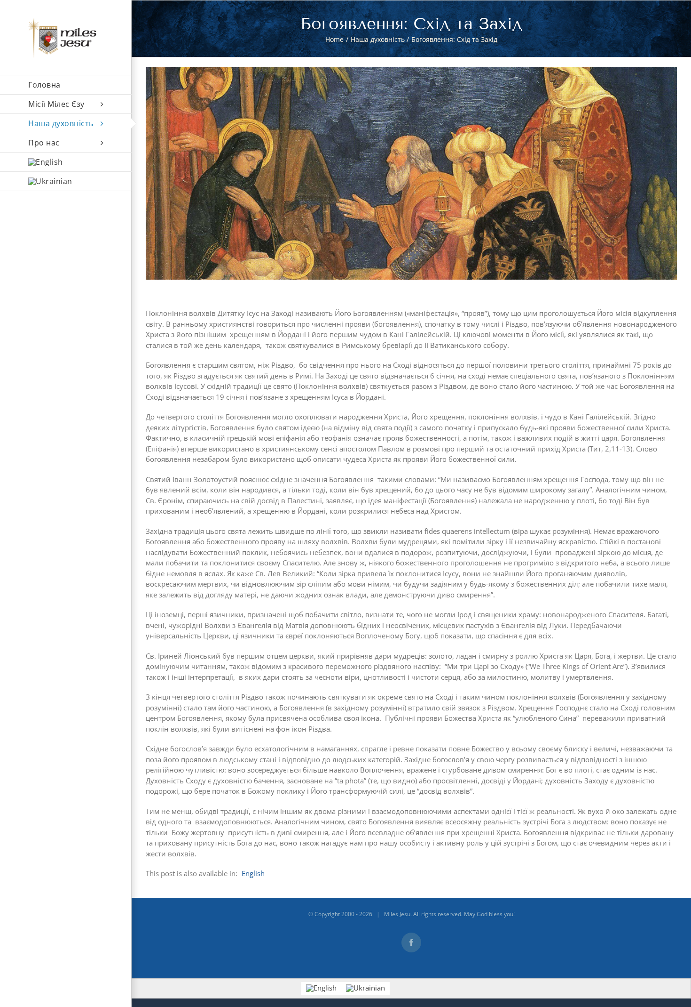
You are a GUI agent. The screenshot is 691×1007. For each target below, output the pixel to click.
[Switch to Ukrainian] (365, 988)
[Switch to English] (66, 162)
